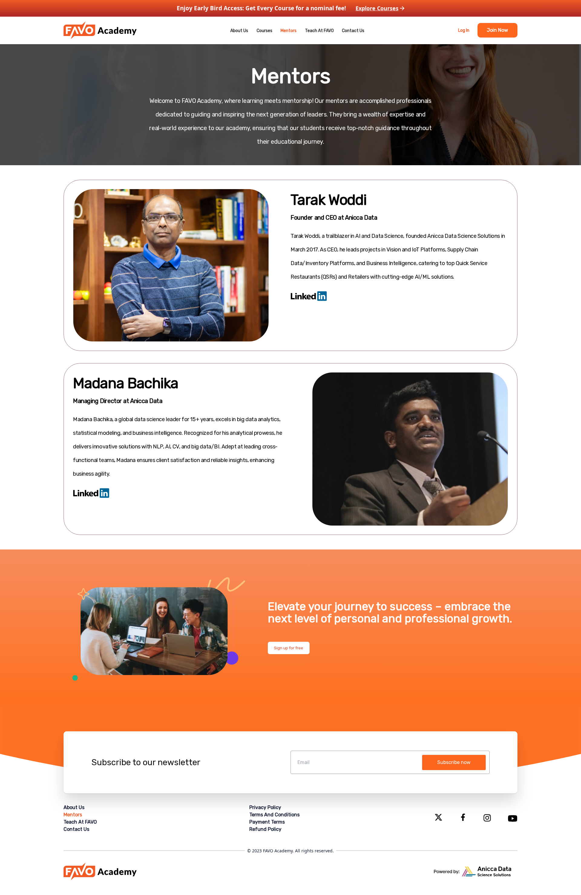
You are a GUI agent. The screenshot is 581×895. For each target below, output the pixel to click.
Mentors (289, 30)
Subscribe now (454, 762)
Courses (264, 30)
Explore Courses (377, 8)
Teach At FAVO (319, 30)
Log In (463, 30)
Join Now (497, 30)
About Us (239, 30)
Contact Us (353, 30)
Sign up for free (288, 647)
